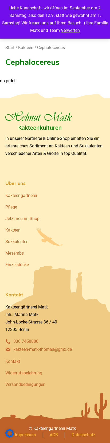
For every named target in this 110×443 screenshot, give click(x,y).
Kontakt (12, 361)
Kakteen (25, 47)
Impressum (25, 434)
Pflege (11, 207)
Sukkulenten (17, 241)
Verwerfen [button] (70, 30)
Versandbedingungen (25, 384)
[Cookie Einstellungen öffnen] (9, 436)
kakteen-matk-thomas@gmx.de (42, 349)
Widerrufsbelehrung (23, 372)
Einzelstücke (17, 264)
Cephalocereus (51, 47)
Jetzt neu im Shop (22, 218)
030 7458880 (25, 341)
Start (9, 47)
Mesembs (14, 253)
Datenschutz (83, 434)
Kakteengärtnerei (21, 195)
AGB (54, 434)
